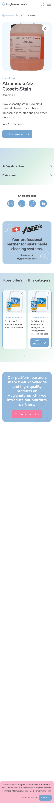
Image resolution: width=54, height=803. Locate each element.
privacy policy (44, 790)
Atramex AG (9, 95)
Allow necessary (29, 797)
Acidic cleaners (9, 78)
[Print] (21, 203)
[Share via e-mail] (10, 203)
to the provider (15, 134)
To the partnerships (27, 414)
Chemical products (13, 317)
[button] (49, 4)
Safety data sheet (13, 166)
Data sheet (9, 175)
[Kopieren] (32, 203)
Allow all (45, 797)
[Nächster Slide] (46, 356)
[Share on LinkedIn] (43, 203)
